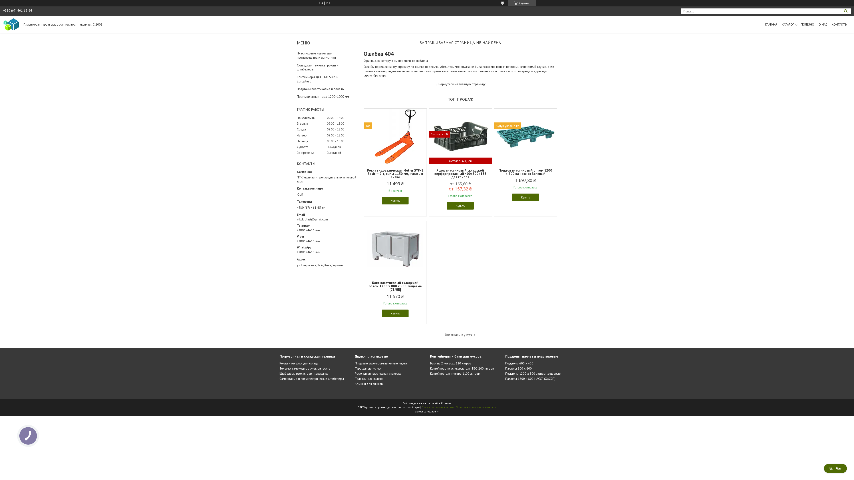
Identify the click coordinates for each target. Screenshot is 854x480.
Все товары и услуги (459, 335)
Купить (395, 201)
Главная (771, 24)
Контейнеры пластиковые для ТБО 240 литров (462, 368)
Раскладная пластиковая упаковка (378, 374)
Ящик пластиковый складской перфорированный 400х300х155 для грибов (460, 174)
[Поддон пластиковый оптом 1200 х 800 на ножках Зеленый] (525, 136)
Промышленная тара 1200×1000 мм (323, 96)
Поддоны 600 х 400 (519, 363)
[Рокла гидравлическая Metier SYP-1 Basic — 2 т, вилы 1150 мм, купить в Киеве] (395, 136)
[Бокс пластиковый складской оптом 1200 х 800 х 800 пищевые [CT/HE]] (395, 249)
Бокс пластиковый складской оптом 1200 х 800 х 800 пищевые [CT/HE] (395, 286)
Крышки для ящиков (369, 384)
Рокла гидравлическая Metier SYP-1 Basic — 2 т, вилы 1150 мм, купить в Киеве (395, 174)
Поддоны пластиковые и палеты (320, 89)
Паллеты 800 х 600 (518, 368)
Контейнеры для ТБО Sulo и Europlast (317, 79)
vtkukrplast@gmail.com (312, 219)
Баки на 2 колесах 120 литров (450, 363)
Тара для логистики (368, 368)
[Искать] (846, 11)
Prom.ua (446, 403)
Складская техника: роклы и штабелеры (317, 67)
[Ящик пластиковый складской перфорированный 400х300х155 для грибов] (460, 136)
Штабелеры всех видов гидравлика (304, 374)
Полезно (807, 24)
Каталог (788, 24)
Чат (839, 468)
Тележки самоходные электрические (305, 368)
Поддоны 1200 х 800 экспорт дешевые (533, 374)
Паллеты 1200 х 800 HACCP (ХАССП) (530, 379)
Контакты (839, 24)
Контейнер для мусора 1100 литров (455, 374)
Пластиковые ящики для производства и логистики (316, 55)
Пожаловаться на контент (438, 407)
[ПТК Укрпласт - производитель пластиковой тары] (11, 24)
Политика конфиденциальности (476, 407)
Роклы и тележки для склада (299, 363)
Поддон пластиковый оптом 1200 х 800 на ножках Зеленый (525, 172)
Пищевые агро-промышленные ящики (381, 363)
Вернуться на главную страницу (462, 84)
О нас (823, 24)
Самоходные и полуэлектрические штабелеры (312, 379)
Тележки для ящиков (369, 379)
